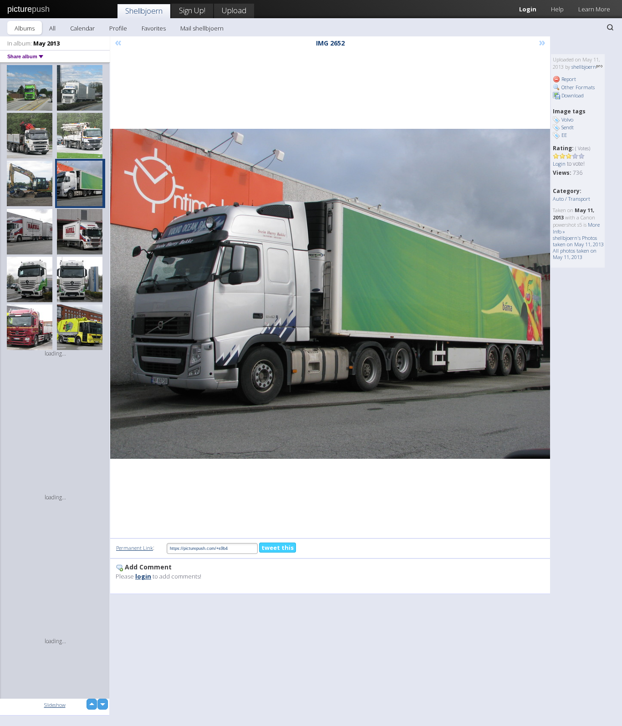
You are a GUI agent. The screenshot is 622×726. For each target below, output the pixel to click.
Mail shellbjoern (202, 28)
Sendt (567, 127)
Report (568, 79)
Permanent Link (134, 547)
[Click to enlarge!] (330, 294)
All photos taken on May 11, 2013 (575, 253)
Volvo (567, 119)
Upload (234, 10)
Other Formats (577, 87)
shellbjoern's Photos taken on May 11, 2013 (578, 241)
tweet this (277, 547)
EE (564, 135)
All (52, 28)
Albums (25, 28)
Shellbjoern (144, 10)
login (143, 576)
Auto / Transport (571, 198)
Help (557, 9)
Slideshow (55, 704)
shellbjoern (583, 66)
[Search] (610, 27)
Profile (118, 28)
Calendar (82, 28)
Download (572, 95)
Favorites (154, 28)
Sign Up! (192, 10)
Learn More (594, 9)
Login (527, 9)
